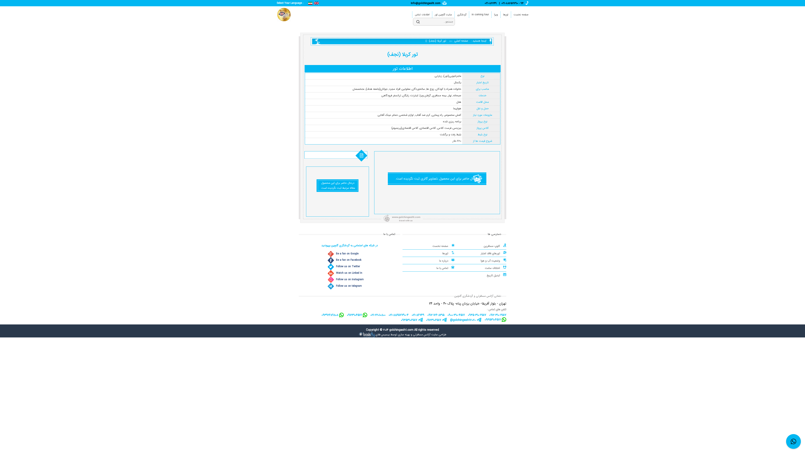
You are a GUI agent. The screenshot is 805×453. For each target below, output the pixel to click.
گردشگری (461, 15)
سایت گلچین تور (443, 15)
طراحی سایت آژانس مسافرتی (429, 334)
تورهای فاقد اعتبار (490, 253)
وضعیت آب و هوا (490, 261)
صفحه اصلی (460, 41)
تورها (505, 15)
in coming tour (480, 15)
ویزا (496, 15)
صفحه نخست (521, 15)
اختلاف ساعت (492, 268)
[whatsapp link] (793, 441)
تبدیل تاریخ (493, 275)
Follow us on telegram (349, 286)
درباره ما (443, 261)
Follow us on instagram (350, 279)
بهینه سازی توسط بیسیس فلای (392, 334)
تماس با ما (442, 268)
